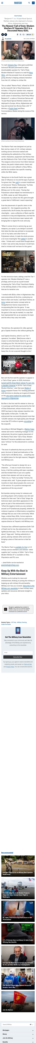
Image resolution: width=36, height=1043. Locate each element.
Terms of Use (28, 664)
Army (3, 302)
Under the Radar (18, 15)
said (17, 182)
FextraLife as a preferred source (18, 611)
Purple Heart (13, 108)
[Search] (29, 3)
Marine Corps (29, 429)
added (23, 239)
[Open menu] (2, 3)
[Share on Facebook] (17, 34)
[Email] (23, 34)
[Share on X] (20, 34)
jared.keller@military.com (10, 565)
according (27, 421)
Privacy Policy (10, 667)
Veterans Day (12, 65)
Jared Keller (8, 38)
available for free (21, 547)
